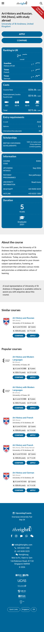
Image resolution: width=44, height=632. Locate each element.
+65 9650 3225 (23, 551)
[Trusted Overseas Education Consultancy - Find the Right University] (22, 529)
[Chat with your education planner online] (21, 536)
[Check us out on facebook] (11, 536)
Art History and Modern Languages (23, 358)
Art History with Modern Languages (23, 388)
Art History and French (23, 417)
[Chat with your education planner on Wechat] (31, 536)
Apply (33, 336)
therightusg (23, 554)
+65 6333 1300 (23, 548)
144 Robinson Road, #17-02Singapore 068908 (22, 562)
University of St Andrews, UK (23, 323)
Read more (36, 182)
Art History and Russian (23, 318)
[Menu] (3, 3)
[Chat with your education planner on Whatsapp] (26, 536)
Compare (22, 40)
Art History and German (23, 473)
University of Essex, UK (21, 365)
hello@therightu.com (23, 545)
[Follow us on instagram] (16, 536)
